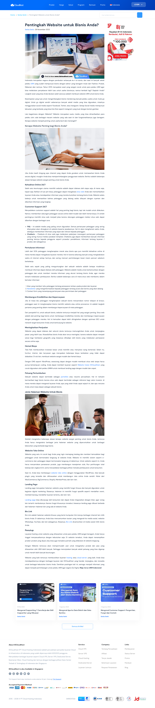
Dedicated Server (85, 663)
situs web (80, 192)
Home (12, 15)
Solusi (71, 5)
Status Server (130, 653)
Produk (51, 5)
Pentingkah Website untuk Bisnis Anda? (44, 15)
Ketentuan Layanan (109, 663)
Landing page (30, 500)
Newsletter (31, 289)
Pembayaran (130, 649)
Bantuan (92, 5)
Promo (102, 5)
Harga (61, 5)
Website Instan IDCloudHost (89, 365)
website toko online (59, 473)
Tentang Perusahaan (109, 649)
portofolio (64, 377)
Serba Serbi (22, 15)
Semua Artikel (77, 626)
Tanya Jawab (107, 658)
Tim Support (57, 679)
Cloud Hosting (83, 658)
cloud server (82, 558)
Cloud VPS (82, 649)
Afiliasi (104, 653)
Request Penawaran (109, 667)
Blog (126, 667)
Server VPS (82, 653)
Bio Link (69, 522)
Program (81, 5)
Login (136, 4)
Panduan (128, 663)
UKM (32, 84)
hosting (69, 558)
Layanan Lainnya (84, 667)
